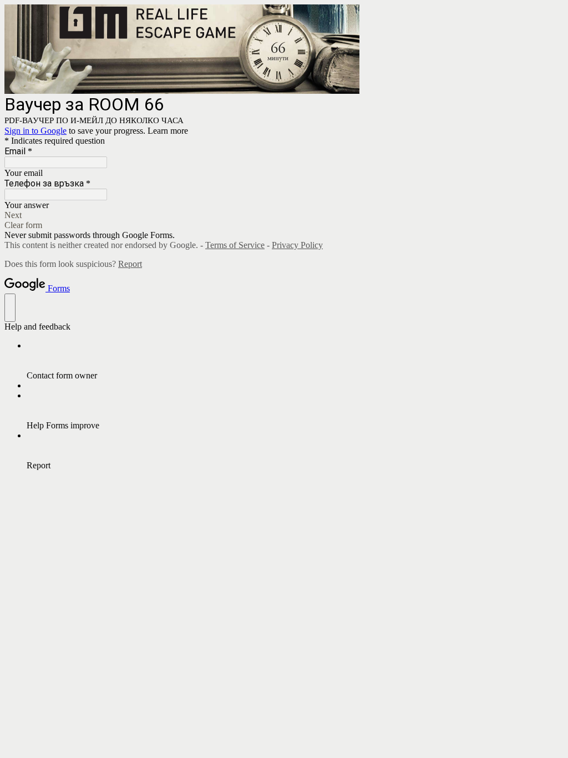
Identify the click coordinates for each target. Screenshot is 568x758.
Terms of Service (235, 245)
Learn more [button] (168, 130)
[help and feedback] (10, 308)
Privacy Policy (297, 245)
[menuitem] (295, 361)
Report (130, 264)
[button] (284, 215)
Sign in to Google (35, 130)
